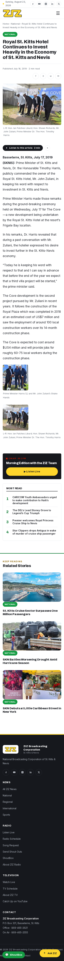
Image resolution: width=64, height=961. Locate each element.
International (9, 808)
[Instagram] (45, 3)
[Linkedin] (52, 3)
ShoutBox (8, 858)
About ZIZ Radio (12, 864)
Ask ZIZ (52, 953)
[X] (58, 3)
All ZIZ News (10, 789)
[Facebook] (32, 3)
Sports (6, 814)
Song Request (11, 845)
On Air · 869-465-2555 (15, 932)
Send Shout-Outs (12, 851)
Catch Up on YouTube (15, 901)
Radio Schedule (12, 838)
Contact (26, 955)
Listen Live (9, 832)
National (15, 23)
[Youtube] (39, 3)
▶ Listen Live (32, 471)
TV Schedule (10, 888)
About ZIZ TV (10, 894)
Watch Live (9, 882)
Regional (8, 801)
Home (6, 23)
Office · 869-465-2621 (15, 927)
